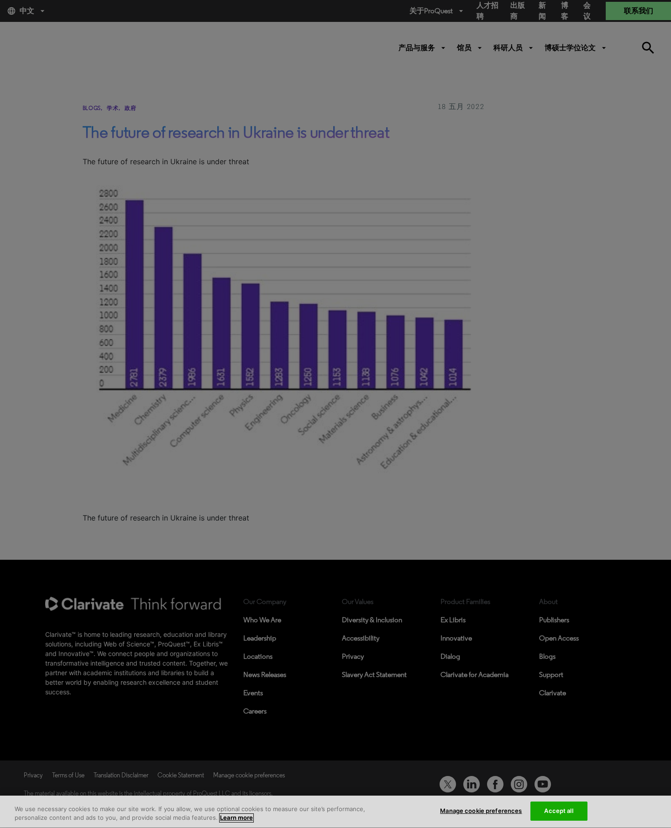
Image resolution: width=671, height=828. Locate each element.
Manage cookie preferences (481, 810)
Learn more (236, 818)
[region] (335, 812)
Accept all (558, 810)
